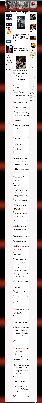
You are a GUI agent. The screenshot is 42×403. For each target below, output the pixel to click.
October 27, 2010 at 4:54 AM (18, 249)
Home (21, 396)
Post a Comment (14, 395)
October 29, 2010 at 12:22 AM (18, 313)
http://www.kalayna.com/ (22, 76)
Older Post (28, 396)
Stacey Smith (15, 245)
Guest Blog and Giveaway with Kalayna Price (21, 14)
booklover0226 (15, 136)
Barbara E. (15, 225)
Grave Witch (16, 78)
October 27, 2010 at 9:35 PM (18, 288)
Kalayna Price (20, 78)
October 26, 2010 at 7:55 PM (18, 209)
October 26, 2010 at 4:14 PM (18, 144)
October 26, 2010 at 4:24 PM (18, 149)
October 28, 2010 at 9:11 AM (18, 299)
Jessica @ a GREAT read (17, 251)
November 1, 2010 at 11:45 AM (18, 351)
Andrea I (15, 204)
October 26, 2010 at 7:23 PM (18, 196)
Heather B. (15, 301)
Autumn (15, 111)
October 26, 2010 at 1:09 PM (18, 128)
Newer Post (14, 396)
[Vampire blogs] (9, 35)
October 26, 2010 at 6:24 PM (18, 181)
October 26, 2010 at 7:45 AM (18, 88)
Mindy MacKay (15, 280)
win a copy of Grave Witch (25, 78)
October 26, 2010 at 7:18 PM (18, 187)
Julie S (15, 340)
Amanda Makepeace (16, 257)
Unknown (15, 384)
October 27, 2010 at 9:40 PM (18, 293)
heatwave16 (15, 175)
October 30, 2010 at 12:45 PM (18, 338)
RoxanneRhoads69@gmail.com (33, 79)
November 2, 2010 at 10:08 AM (18, 373)
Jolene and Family (16, 326)
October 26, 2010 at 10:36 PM (18, 216)
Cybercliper (15, 375)
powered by (31, 55)
